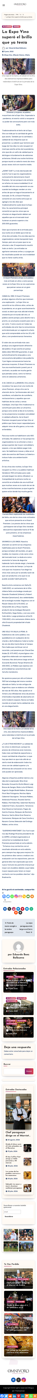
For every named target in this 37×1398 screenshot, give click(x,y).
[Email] (28, 896)
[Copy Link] (24, 896)
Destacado (19, 977)
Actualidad (7, 26)
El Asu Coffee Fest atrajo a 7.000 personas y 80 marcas (18, 1330)
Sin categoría (13, 1324)
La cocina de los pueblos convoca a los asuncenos (13, 1173)
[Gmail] (20, 896)
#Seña (27, 55)
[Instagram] (16, 896)
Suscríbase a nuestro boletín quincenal (15, 1206)
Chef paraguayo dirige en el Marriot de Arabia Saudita (17, 1135)
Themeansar (20, 1391)
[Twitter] (8, 896)
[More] (32, 896)
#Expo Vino (8, 55)
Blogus (31, 1388)
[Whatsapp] (12, 896)
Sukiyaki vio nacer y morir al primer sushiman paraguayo (14, 1186)
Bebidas (17, 26)
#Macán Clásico (18, 55)
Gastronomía (12, 1001)
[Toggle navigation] (3, 5)
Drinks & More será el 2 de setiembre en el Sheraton (14, 1146)
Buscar (7, 1064)
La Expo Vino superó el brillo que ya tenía (17, 37)
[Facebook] (4, 896)
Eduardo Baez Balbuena (17, 48)
